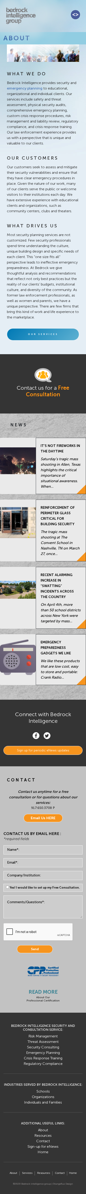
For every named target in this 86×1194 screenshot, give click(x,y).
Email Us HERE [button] (43, 818)
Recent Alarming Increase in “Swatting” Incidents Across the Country (57, 586)
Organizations (43, 1097)
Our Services (43, 334)
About (43, 1130)
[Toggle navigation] (75, 14)
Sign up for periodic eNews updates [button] (43, 750)
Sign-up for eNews (43, 1146)
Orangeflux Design (63, 1184)
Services (27, 1173)
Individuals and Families (43, 1102)
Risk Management (43, 1036)
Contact (43, 1141)
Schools (43, 1091)
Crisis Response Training (43, 1058)
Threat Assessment (43, 1041)
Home (43, 1152)
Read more (43, 992)
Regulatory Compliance (43, 1063)
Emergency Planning (43, 1052)
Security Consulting (43, 1047)
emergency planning (24, 88)
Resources (43, 1135)
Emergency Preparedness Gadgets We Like (56, 647)
